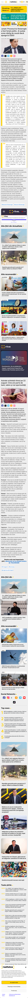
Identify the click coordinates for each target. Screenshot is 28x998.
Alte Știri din (6, 577)
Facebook (2, 56)
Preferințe (14, 990)
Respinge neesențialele (14, 986)
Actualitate (13, 38)
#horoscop (11, 566)
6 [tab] (18, 376)
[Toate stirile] (5, 2)
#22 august (4, 566)
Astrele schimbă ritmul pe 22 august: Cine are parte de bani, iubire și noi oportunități (13, 383)
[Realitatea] (12, 2)
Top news (5, 708)
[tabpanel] (14, 361)
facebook (4, 697)
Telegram (8, 56)
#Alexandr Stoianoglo (7, 204)
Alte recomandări (8, 274)
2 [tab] (12, 376)
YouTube (24, 697)
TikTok (14, 702)
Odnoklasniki (11, 56)
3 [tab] (13, 376)
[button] (26, 967)
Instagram (8, 697)
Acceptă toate (14, 982)
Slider (12, 388)
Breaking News (5, 9)
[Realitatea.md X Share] (5, 56)
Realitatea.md (20, 38)
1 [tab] (10, 376)
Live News (4, 17)
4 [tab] (15, 376)
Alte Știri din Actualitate (11, 226)
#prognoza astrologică (7, 570)
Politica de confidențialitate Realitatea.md (14, 995)
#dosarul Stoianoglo (19, 204)
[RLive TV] (6, 347)
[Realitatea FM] (21, 2)
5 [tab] (16, 376)
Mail (14, 56)
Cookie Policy (3, 995)
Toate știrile (6, 885)
